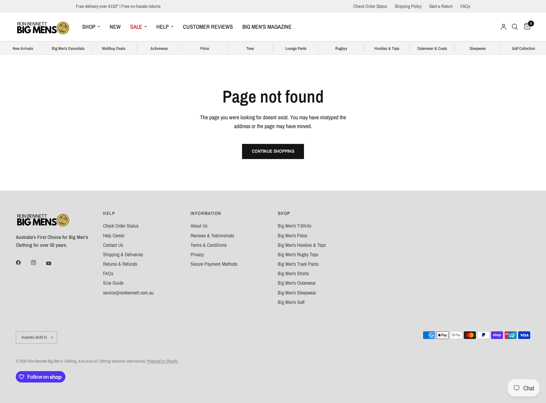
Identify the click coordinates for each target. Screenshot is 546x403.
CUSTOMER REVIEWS (208, 27)
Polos (204, 48)
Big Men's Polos (292, 235)
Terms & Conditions (209, 245)
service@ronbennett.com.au (128, 292)
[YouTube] (53, 263)
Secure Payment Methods (214, 264)
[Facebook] (23, 263)
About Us (199, 225)
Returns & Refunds (120, 264)
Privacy (197, 254)
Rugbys (341, 48)
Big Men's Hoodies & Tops (302, 245)
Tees (250, 48)
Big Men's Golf (291, 302)
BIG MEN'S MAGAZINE (267, 27)
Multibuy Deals (113, 48)
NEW (115, 27)
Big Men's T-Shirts (294, 225)
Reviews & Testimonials (212, 235)
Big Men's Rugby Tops (298, 254)
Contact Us (113, 245)
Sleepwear (478, 48)
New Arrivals (23, 48)
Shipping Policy (408, 6)
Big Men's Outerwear (297, 283)
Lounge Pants (295, 48)
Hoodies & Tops (386, 48)
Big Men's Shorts (293, 273)
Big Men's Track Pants (298, 264)
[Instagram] (38, 263)
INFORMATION (206, 213)
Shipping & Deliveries (123, 254)
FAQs (465, 6)
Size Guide (113, 283)
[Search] (515, 27)
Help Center (113, 235)
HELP (162, 27)
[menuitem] (91, 27)
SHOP (88, 27)
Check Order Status (370, 6)
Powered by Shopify (162, 361)
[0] (525, 27)
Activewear (159, 48)
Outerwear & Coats (432, 48)
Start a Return (441, 6)
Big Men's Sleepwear (297, 292)
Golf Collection (523, 48)
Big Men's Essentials (68, 48)
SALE (136, 27)
